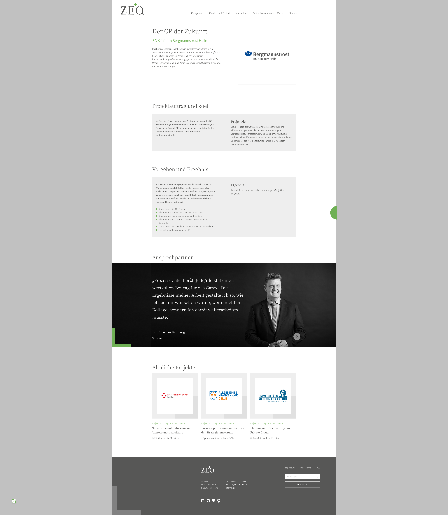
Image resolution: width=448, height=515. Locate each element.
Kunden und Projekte (220, 13)
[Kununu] (213, 500)
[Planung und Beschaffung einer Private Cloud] (273, 396)
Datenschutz (305, 467)
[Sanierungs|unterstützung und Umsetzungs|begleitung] (175, 396)
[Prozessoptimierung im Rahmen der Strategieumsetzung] (224, 396)
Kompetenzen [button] (198, 13)
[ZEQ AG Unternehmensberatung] (133, 9)
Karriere (281, 13)
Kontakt (293, 13)
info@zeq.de (231, 487)
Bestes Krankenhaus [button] (263, 13)
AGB (318, 467)
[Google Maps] (218, 500)
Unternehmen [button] (242, 13)
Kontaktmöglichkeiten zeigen (336, 212)
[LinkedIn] (203, 500)
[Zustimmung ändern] (14, 501)
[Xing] (208, 500)
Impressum (290, 467)
